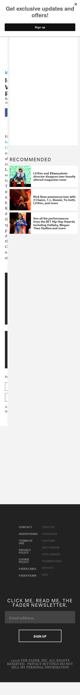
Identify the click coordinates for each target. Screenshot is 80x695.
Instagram (50, 547)
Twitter (48, 526)
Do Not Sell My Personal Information (42, 665)
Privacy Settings (43, 664)
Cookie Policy (24, 560)
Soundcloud (51, 560)
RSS (45, 574)
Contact (25, 526)
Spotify (48, 567)
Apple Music (51, 554)
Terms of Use (26, 541)
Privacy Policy (25, 550)
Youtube (48, 540)
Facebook (49, 533)
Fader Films (27, 575)
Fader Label (28, 568)
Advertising (28, 533)
